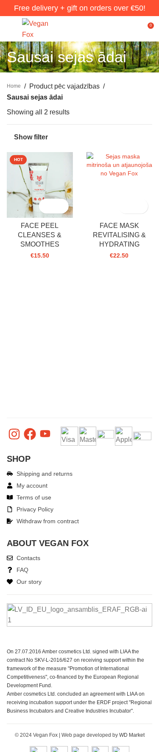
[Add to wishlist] (61, 206)
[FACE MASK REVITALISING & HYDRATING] (119, 165)
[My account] (116, 28)
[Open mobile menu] (10, 28)
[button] (46, 206)
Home (14, 86)
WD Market (132, 735)
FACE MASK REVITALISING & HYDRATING (119, 235)
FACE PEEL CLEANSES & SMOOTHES (39, 235)
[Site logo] (36, 28)
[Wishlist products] (131, 28)
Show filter (31, 137)
